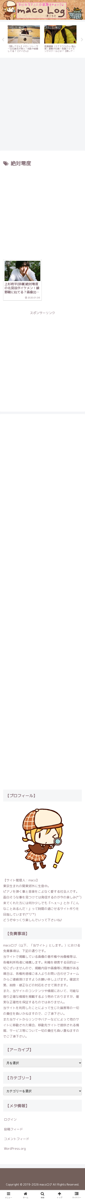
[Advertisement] (42, 103)
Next (82, 40)
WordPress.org (15, 1148)
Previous (3, 40)
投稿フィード (13, 1129)
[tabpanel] (24, 39)
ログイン (10, 1119)
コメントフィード (16, 1139)
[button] (76, 769)
